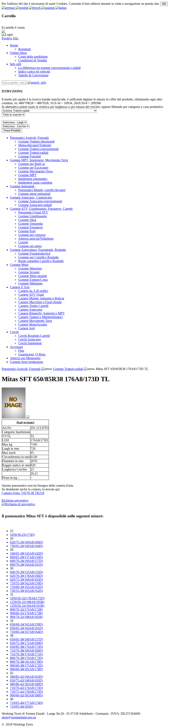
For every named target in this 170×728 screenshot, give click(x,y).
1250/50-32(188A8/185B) (27, 602)
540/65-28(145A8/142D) (26, 553)
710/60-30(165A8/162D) (26, 587)
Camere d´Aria (19, 287)
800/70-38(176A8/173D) (26, 658)
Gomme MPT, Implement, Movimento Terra (39, 160)
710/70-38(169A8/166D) (26, 650)
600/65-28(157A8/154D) (26, 557)
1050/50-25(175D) (22, 534)
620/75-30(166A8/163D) (26, 579)
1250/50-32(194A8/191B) (27, 605)
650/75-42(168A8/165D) (26, 680)
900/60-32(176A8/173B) (26, 613)
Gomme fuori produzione (26, 362)
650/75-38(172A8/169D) (26, 643)
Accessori (16, 347)
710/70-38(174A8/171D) (26, 654)
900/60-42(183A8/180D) (26, 695)
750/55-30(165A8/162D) (26, 590)
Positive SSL (10, 38)
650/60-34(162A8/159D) (26, 624)
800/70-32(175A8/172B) (26, 609)
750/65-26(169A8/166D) (26, 546)
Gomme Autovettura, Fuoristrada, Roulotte (38, 250)
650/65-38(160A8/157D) (26, 639)
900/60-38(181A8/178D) (26, 669)
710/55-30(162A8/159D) (26, 583)
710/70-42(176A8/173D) (26, 688)
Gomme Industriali (22, 186)
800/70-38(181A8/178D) (26, 661)
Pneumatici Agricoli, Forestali (29, 137)
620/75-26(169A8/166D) (26, 542)
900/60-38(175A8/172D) (26, 665)
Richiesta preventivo (15, 500)
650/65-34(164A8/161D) (26, 628)
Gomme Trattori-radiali (68, 369)
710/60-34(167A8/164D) (26, 632)
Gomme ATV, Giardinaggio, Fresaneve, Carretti (41, 208)
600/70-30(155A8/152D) (26, 572)
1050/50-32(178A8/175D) (27, 598)
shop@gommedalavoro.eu (19, 717)
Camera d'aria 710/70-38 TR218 (23, 493)
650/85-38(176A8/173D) (26, 647)
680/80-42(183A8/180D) (26, 684)
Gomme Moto (19, 264)
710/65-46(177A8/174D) (26, 703)
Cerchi (14, 332)
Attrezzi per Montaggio (25, 358)
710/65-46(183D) (21, 706)
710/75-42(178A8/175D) (26, 691)
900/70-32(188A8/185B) (26, 617)
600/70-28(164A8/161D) (26, 564)
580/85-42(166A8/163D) (26, 676)
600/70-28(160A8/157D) (26, 561)
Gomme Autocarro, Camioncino (31, 197)
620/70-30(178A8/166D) (26, 576)
